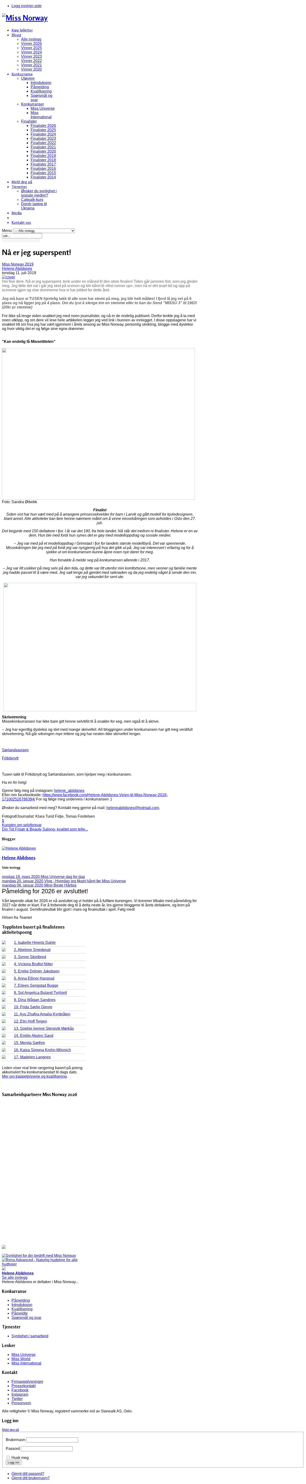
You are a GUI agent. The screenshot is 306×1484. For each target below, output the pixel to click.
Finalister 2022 (43, 143)
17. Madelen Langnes (32, 1057)
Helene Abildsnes (17, 268)
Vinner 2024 (31, 52)
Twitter (17, 1399)
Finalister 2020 (43, 151)
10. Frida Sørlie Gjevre (33, 1007)
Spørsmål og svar (26, 1318)
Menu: (7, 231)
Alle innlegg (31, 39)
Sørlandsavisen (15, 750)
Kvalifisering (41, 91)
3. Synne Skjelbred (30, 957)
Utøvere (28, 78)
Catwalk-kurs (32, 200)
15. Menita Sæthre (29, 1043)
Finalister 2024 (43, 134)
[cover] (8, 277)
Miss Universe (43, 108)
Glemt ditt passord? (27, 1474)
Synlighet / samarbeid (29, 1336)
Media (16, 212)
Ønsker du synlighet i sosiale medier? (39, 193)
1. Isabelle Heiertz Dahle (35, 943)
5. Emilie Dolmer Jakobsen (37, 971)
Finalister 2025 (43, 130)
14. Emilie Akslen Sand (33, 1036)
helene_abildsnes (69, 791)
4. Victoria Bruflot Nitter (33, 964)
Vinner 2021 (31, 65)
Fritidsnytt (10, 758)
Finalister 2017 (43, 164)
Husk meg (20, 1458)
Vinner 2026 (31, 44)
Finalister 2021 (43, 147)
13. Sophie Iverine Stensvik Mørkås (44, 1028)
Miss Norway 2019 (17, 264)
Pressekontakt (23, 1386)
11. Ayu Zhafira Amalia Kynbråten (42, 1014)
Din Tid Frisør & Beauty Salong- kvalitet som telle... (45, 829)
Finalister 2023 (43, 138)
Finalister (29, 121)
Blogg (16, 34)
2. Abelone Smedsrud (32, 950)
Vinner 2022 (31, 61)
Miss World (20, 1359)
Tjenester (19, 186)
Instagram (19, 1394)
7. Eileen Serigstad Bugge (36, 985)
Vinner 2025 (31, 48)
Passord (13, 1449)
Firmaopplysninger (27, 1381)
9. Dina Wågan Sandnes (34, 1000)
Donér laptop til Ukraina (34, 206)
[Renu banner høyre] (44, 1264)
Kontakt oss (21, 222)
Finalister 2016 (43, 169)
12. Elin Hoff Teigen (30, 1021)
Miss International (41, 115)
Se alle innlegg (14, 1277)
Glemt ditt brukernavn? (30, 1478)
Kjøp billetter (22, 30)
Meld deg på (21, 181)
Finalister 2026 (43, 126)
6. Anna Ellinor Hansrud (34, 978)
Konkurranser (32, 104)
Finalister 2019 (43, 156)
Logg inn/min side (26, 6)
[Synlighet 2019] (39, 1256)
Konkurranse (22, 74)
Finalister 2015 (43, 173)
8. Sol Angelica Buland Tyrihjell (40, 993)
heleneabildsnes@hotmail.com (132, 808)
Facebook (19, 1390)
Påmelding (40, 87)
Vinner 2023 (31, 56)
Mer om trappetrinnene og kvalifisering (34, 1076)
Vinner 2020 (31, 69)
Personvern (21, 1403)
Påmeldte (19, 1313)
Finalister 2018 (43, 160)
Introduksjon (41, 83)
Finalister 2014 (43, 177)
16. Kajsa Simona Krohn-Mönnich (42, 1050)
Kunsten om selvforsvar (22, 825)
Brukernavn (15, 1440)
